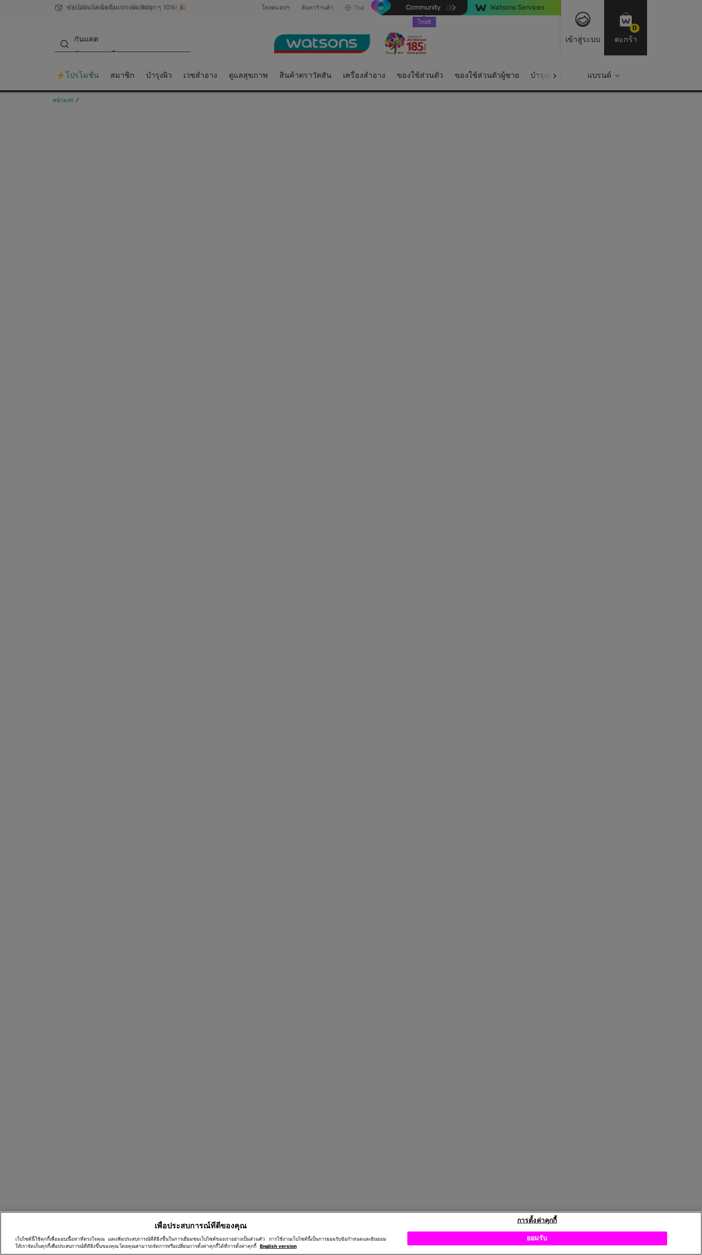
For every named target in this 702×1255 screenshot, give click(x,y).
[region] (351, 1233)
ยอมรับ (537, 1238)
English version (278, 1246)
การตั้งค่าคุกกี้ (537, 1220)
